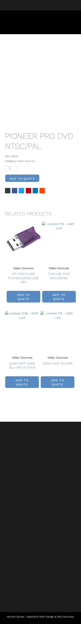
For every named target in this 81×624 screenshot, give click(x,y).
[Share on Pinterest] (28, 190)
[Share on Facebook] (14, 190)
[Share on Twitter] (21, 190)
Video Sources (26, 161)
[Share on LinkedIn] (35, 190)
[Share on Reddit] (42, 190)
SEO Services (65, 616)
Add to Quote (22, 178)
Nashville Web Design (40, 616)
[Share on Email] (7, 190)
